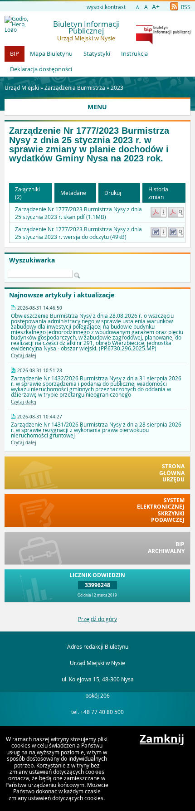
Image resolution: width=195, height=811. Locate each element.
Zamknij (162, 738)
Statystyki (96, 53)
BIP (14, 53)
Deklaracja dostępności (41, 69)
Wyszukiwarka (32, 260)
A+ (156, 6)
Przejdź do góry (97, 619)
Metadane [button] (73, 192)
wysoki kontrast (106, 6)
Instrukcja (134, 53)
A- (138, 7)
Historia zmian (158, 192)
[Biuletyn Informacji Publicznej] (163, 42)
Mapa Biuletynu (51, 53)
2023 (117, 87)
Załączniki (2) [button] (27, 192)
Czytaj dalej (23, 356)
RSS (185, 6)
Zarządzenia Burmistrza (74, 87)
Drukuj (112, 192)
